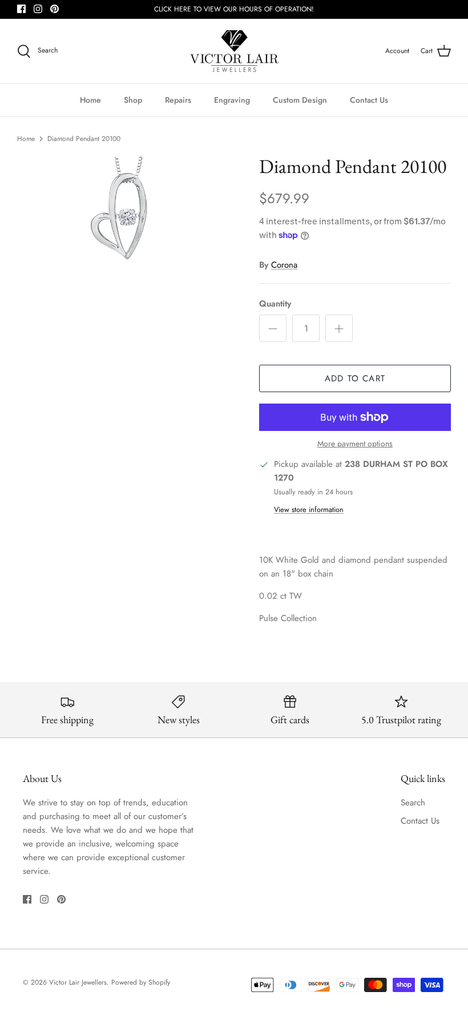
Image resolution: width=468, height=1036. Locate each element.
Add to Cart (355, 378)
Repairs (178, 100)
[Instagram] (38, 9)
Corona (284, 265)
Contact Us (369, 100)
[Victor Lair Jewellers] (234, 51)
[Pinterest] (54, 9)
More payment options (355, 444)
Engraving (232, 100)
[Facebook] (21, 9)
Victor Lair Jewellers (78, 982)
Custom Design (300, 100)
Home (90, 100)
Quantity (275, 304)
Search (413, 802)
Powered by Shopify (140, 982)
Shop (133, 100)
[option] (125, 208)
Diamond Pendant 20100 (83, 139)
